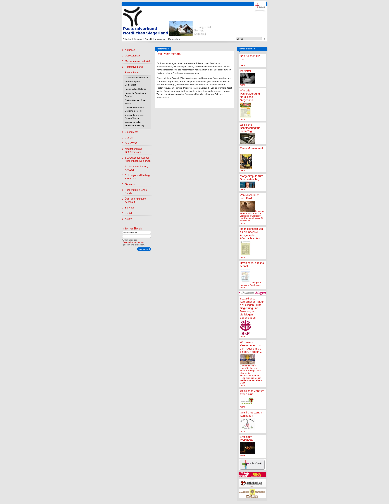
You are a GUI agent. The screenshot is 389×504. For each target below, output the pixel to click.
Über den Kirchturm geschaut (135, 200)
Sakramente (131, 132)
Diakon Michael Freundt (136, 77)
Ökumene (130, 184)
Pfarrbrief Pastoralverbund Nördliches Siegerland (250, 95)
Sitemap (138, 39)
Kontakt (148, 39)
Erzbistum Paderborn (246, 438)
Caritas (129, 137)
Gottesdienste (132, 55)
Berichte (129, 207)
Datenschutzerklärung (133, 242)
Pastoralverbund (134, 67)
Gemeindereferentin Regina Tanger (134, 116)
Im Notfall (245, 71)
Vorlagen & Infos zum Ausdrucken (250, 283)
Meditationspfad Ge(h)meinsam (133, 150)
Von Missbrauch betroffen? (249, 197)
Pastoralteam (132, 72)
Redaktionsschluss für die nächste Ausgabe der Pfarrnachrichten (251, 233)
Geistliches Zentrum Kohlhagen (252, 414)
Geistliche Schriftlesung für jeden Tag (250, 128)
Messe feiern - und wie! (137, 61)
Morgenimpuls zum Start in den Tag (251, 178)
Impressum (160, 39)
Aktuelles (127, 39)
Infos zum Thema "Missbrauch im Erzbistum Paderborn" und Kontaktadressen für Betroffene (252, 216)
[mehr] (247, 82)
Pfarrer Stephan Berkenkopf (132, 83)
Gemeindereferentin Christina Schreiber (134, 109)
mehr (242, 65)
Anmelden (143, 249)
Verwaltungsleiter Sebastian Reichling (134, 124)
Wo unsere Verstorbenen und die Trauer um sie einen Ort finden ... (251, 347)
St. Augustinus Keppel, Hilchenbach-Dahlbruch (138, 159)
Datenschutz (174, 39)
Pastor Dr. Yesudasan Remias (135, 94)
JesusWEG (131, 143)
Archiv (128, 219)
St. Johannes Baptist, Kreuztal (136, 168)
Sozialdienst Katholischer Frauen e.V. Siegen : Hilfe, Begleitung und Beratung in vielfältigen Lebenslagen (252, 308)
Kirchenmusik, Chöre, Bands (136, 191)
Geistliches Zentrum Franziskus (252, 392)
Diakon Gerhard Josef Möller (135, 102)
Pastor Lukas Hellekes (135, 89)
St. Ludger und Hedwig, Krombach (137, 177)
